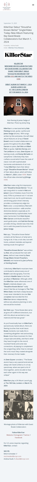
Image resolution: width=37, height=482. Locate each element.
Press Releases (19, 48)
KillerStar (11, 48)
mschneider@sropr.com (12, 456)
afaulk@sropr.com (22, 459)
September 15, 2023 (10, 23)
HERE (24, 175)
